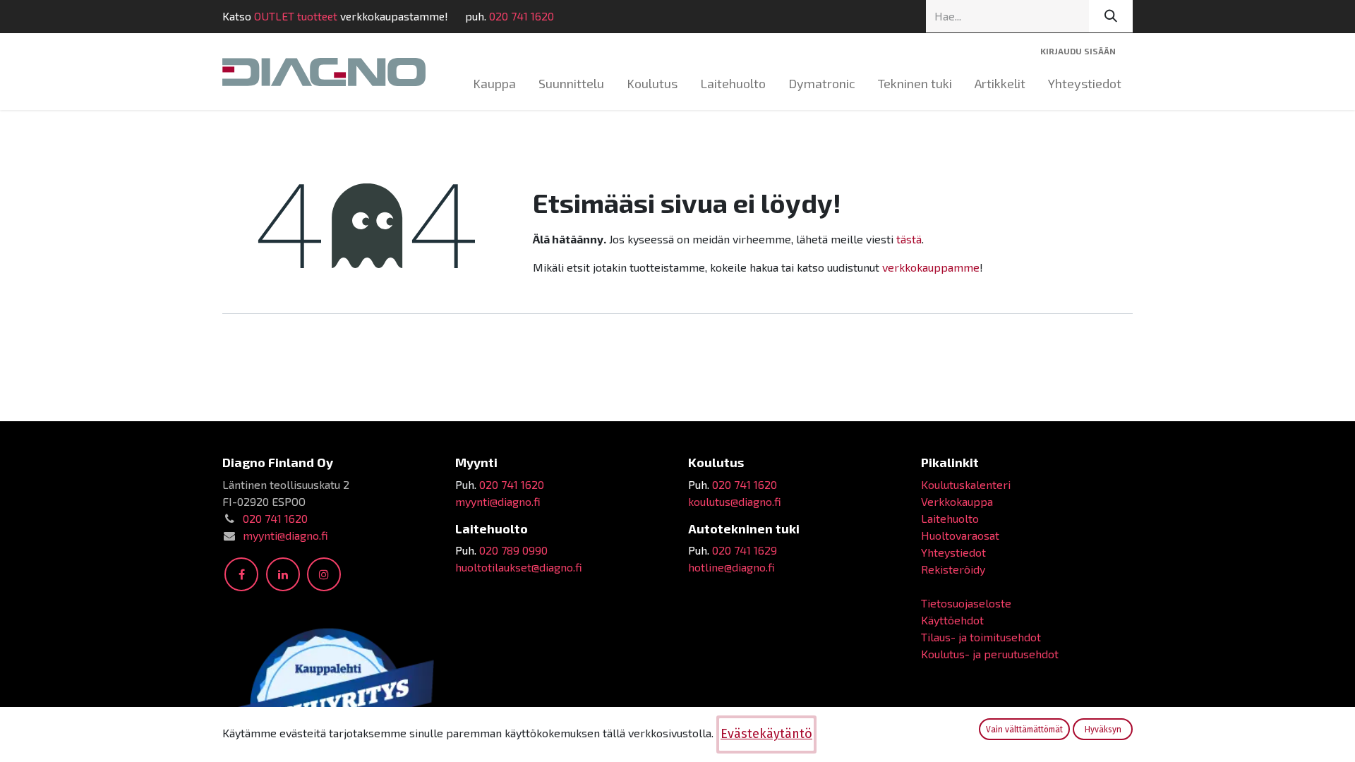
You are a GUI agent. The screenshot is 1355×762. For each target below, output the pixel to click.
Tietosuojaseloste (966, 603)
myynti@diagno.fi (285, 535)
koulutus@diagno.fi (734, 501)
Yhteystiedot (953, 552)
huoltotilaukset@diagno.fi (518, 567)
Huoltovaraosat (960, 535)
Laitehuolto (950, 518)
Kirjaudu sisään (1078, 51)
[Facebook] (241, 574)
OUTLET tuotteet (295, 16)
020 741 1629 (744, 550)
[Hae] (1111, 16)
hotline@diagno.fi (731, 567)
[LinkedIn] (283, 574)
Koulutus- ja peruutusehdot (990, 653)
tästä (909, 239)
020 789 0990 (513, 550)
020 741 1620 (521, 16)
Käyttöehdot (952, 620)
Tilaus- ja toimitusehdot (981, 636)
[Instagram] (324, 574)
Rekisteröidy (953, 569)
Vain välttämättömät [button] (1024, 729)
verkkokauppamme (931, 267)
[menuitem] (494, 83)
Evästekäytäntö (766, 734)
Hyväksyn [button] (1103, 729)
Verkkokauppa (957, 501)
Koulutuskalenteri (966, 484)
